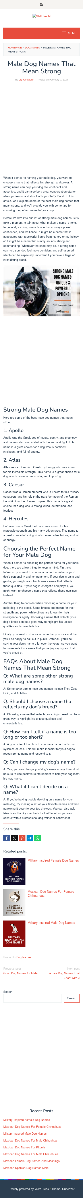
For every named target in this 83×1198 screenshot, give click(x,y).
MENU (72, 33)
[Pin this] (22, 838)
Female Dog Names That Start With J (64, 973)
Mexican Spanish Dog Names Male (25, 1168)
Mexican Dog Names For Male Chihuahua (30, 1140)
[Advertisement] (41, 131)
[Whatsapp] (37, 838)
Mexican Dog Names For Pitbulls (24, 1147)
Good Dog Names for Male (20, 970)
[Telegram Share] (30, 838)
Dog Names (23, 957)
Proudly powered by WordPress (29, 1189)
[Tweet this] (14, 838)
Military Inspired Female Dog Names (53, 860)
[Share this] (6, 838)
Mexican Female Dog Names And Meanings (31, 1161)
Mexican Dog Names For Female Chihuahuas (51, 893)
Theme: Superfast (63, 1189)
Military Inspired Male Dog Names (51, 922)
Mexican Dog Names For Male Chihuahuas (30, 1154)
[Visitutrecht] (42, 16)
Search (7, 991)
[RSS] (41, 4)
